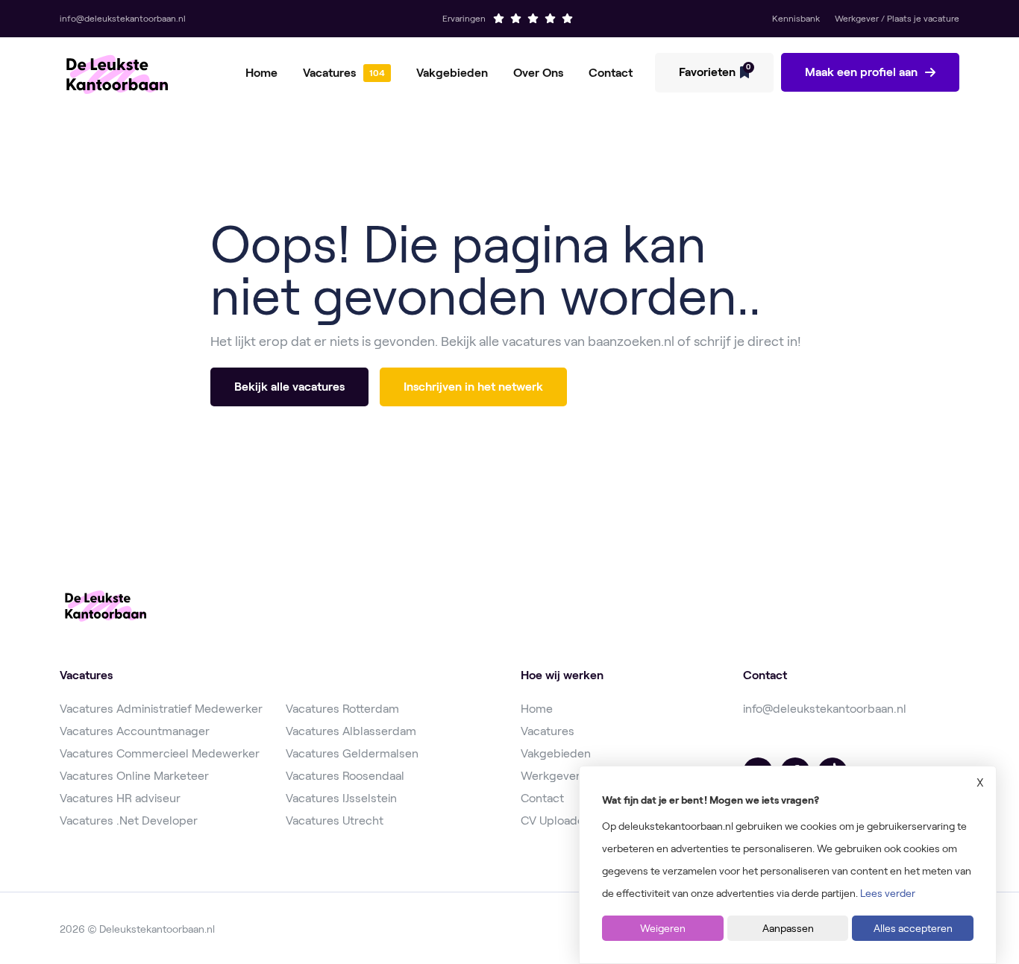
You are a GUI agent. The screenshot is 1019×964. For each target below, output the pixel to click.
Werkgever (550, 775)
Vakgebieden (452, 72)
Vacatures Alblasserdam (351, 731)
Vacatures (329, 72)
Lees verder (887, 893)
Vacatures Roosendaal (345, 775)
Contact (611, 72)
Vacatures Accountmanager (135, 731)
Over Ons (538, 72)
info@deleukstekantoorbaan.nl (824, 708)
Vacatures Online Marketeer (134, 775)
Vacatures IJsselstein (341, 798)
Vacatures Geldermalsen (352, 753)
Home (261, 72)
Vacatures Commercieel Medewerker (160, 753)
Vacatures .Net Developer (129, 820)
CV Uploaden (556, 820)
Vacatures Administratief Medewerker (161, 708)
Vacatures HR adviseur (120, 798)
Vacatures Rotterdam (342, 708)
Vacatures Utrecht (334, 820)
